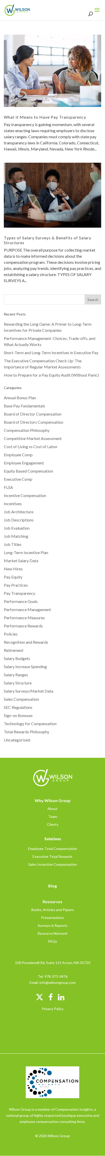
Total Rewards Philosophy (26, 731)
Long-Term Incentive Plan (26, 552)
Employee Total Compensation (52, 848)
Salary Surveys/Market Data (28, 691)
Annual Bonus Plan (20, 397)
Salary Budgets (17, 658)
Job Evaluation (17, 528)
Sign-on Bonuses (18, 715)
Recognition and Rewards (26, 642)
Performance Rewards (23, 625)
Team (52, 816)
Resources (52, 901)
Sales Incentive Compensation (52, 864)
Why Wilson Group (53, 800)
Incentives (13, 503)
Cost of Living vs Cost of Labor (31, 446)
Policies (11, 633)
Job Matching (16, 536)
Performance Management (27, 609)
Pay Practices (16, 585)
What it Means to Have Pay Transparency (45, 117)
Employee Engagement (24, 462)
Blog (52, 885)
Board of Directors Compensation (33, 422)
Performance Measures (24, 617)
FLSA (8, 487)
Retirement (13, 650)
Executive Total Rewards (52, 856)
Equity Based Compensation (28, 471)
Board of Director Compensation (32, 413)
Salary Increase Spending (25, 666)
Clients (52, 824)
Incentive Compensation (25, 495)
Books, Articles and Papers (52, 909)
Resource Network (52, 933)
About (52, 808)
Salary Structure (18, 682)
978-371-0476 (56, 976)
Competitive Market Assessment (33, 438)
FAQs (52, 941)
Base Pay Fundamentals (24, 405)
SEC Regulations (18, 707)
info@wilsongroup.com (58, 982)
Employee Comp (18, 454)
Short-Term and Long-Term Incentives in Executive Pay (51, 352)
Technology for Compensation (30, 723)
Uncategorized (17, 739)
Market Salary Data (21, 560)
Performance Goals (21, 601)
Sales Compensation (21, 699)
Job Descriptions (19, 519)
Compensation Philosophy (26, 430)
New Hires (13, 568)
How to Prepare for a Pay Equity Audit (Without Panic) (51, 375)
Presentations (52, 917)
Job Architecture (18, 511)
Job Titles (12, 544)
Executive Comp (18, 479)
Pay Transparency (19, 593)
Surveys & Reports (53, 925)
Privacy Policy (52, 1009)
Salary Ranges (16, 674)
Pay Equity (13, 576)
